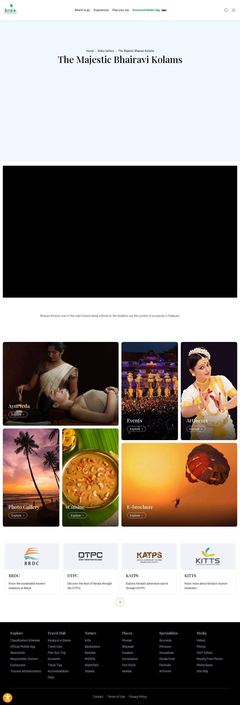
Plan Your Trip (57, 653)
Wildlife (90, 659)
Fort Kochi (128, 665)
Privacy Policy (138, 697)
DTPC (72, 575)
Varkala (126, 671)
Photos (201, 646)
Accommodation (58, 671)
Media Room (205, 665)
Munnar (127, 640)
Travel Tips (55, 665)
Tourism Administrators (25, 671)
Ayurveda (165, 640)
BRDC (14, 575)
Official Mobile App (22, 646)
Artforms (165, 671)
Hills (88, 640)
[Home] (11, 10)
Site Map (202, 671)
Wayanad (128, 646)
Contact (98, 697)
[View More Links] (233, 10)
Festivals (165, 665)
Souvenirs (54, 659)
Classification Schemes (25, 640)
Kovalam (127, 653)
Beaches (90, 653)
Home (90, 51)
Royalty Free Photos (210, 659)
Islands (90, 671)
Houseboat (166, 653)
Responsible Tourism (24, 659)
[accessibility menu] (7, 698)
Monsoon (165, 646)
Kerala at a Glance (59, 640)
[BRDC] (32, 556)
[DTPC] (90, 556)
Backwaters (92, 646)
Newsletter (17, 653)
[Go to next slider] (120, 602)
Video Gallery (106, 51)
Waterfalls (92, 665)
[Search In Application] (225, 10)
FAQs (51, 677)
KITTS (190, 575)
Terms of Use (116, 697)
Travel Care (55, 646)
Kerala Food (167, 659)
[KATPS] (149, 556)
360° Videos (205, 653)
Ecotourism (17, 665)
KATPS (132, 575)
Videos (201, 640)
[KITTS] (208, 556)
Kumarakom (130, 659)
